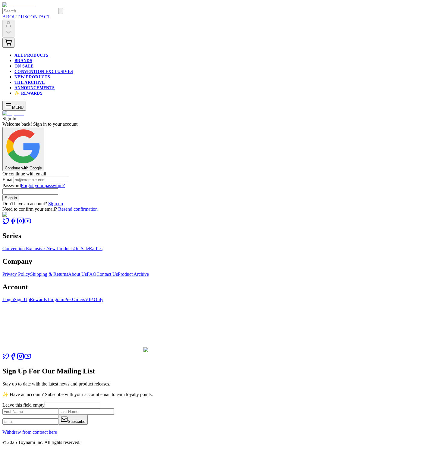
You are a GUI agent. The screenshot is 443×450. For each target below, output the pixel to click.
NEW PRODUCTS (32, 77)
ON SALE (23, 66)
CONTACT (38, 16)
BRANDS (23, 60)
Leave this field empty (23, 405)
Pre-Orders (74, 299)
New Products (60, 248)
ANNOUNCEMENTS (34, 88)
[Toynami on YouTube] (27, 222)
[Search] (60, 11)
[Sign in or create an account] (8, 29)
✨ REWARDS (28, 93)
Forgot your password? (43, 185)
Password (11, 185)
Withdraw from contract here (29, 432)
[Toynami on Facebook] (13, 222)
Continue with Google (23, 168)
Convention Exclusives (24, 248)
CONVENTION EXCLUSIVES (43, 71)
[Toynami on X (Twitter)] (6, 222)
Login (8, 299)
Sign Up (22, 299)
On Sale (81, 248)
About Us (77, 274)
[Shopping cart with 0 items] (8, 43)
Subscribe (76, 421)
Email (8, 179)
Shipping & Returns (49, 274)
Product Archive (133, 274)
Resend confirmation (78, 209)
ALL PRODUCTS (31, 55)
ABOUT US (14, 16)
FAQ (91, 274)
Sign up (55, 203)
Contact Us (107, 274)
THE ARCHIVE (29, 82)
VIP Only (94, 299)
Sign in (11, 198)
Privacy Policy (16, 274)
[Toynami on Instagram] (20, 222)
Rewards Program (47, 299)
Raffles (95, 248)
